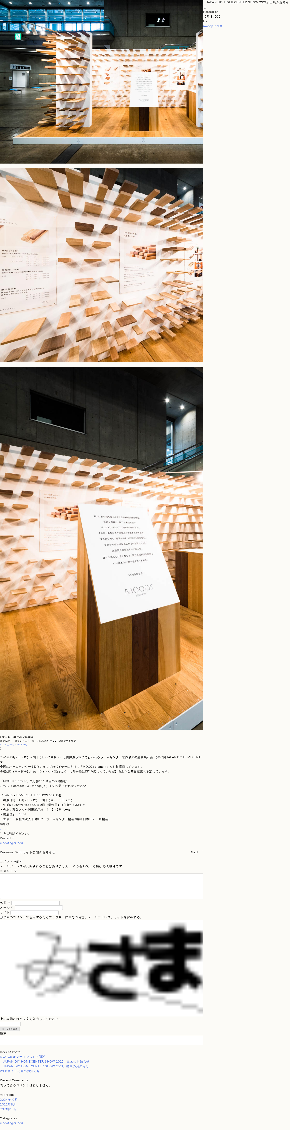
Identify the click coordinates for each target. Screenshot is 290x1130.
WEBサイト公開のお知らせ (20, 1071)
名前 (5, 902)
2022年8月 (8, 1104)
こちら (5, 829)
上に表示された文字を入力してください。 (31, 1019)
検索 (3, 1033)
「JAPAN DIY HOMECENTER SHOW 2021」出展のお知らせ (44, 1066)
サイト (5, 912)
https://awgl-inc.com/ (14, 744)
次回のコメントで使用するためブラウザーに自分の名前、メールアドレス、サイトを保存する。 (73, 917)
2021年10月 (8, 1109)
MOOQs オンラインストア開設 (22, 1057)
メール (7, 907)
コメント (8, 871)
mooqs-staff (213, 26)
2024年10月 (9, 1100)
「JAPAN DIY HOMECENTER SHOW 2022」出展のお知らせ (45, 1061)
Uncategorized (11, 843)
